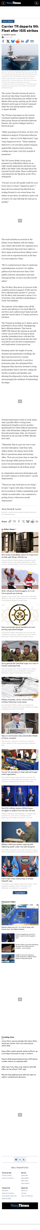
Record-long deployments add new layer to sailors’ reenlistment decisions (19, 1075)
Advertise (5, 1190)
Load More (20, 892)
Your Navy (8, 21)
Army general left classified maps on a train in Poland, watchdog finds (20, 664)
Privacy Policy (7, 1175)
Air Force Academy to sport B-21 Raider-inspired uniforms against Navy (25, 936)
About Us (24, 1190)
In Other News (8, 529)
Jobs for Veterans (27, 1196)
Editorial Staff (6, 1198)
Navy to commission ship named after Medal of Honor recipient (19, 736)
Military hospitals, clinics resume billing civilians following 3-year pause (17, 700)
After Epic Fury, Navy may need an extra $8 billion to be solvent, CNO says (19, 1067)
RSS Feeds (24, 1180)
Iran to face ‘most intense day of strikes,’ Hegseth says (17, 879)
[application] (20, 915)
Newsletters (25, 1178)
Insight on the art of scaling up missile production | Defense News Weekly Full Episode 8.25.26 (25, 956)
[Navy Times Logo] (14, 3)
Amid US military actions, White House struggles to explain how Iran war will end (18, 809)
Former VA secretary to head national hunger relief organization (20, 773)
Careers (23, 1193)
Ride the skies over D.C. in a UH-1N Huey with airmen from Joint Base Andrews (18, 928)
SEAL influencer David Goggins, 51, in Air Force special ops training (18, 592)
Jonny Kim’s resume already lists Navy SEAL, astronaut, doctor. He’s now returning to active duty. (20, 1043)
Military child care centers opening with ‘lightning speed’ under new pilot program (18, 845)
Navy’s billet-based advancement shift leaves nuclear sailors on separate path (19, 1060)
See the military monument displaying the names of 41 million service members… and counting (26, 946)
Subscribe (24, 1175)
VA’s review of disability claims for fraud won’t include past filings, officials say (20, 555)
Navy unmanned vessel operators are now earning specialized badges (18, 628)
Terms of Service (7, 1178)
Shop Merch (25, 1183)
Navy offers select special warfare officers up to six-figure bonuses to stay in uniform (20, 1052)
